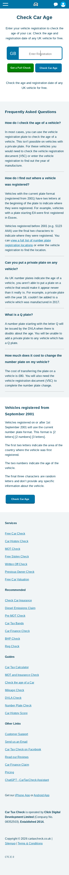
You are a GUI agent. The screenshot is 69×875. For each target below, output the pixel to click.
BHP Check (12, 638)
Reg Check (12, 646)
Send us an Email (16, 741)
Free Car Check (15, 533)
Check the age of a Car (19, 682)
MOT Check (12, 548)
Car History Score (16, 713)
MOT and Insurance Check (22, 674)
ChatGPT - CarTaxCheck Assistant (27, 779)
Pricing (9, 772)
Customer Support (16, 734)
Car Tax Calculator (17, 667)
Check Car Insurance (18, 600)
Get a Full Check (20, 67)
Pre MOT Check (15, 615)
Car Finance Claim (17, 764)
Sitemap (10, 843)
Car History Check (16, 541)
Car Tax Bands (14, 623)
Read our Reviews (17, 757)
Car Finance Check (17, 631)
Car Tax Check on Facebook (23, 749)
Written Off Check (16, 564)
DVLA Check (13, 697)
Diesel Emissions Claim (20, 608)
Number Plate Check (18, 705)
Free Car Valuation (17, 579)
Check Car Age (48, 67)
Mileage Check (14, 690)
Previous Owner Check (19, 571)
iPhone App (22, 795)
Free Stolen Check (17, 556)
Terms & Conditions (30, 843)
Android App (41, 795)
